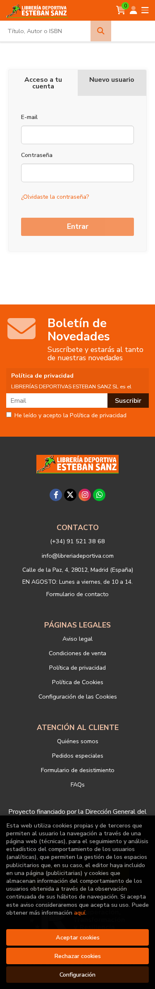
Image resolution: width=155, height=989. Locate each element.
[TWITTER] (70, 495)
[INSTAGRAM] (85, 495)
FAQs (78, 784)
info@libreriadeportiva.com (78, 556)
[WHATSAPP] (99, 495)
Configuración (77, 974)
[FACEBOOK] (56, 495)
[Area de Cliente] (133, 10)
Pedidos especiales (77, 755)
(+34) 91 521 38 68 (77, 541)
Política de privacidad (77, 667)
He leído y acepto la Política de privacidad (70, 415)
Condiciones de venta (77, 653)
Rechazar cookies (77, 956)
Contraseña (36, 155)
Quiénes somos (77, 741)
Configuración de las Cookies (77, 696)
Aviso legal (77, 639)
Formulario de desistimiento (77, 770)
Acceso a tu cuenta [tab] (43, 83)
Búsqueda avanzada (133, 31)
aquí (79, 912)
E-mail (29, 117)
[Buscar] (101, 31)
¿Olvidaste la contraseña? (55, 197)
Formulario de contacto (77, 594)
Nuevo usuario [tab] (111, 79)
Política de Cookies (77, 682)
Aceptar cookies (78, 937)
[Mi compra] (121, 10)
